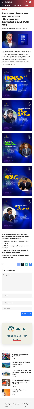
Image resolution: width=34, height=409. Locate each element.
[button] (3, 2)
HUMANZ (14, 376)
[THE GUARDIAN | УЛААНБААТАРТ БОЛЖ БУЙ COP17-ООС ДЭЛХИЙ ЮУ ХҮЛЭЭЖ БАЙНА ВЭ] (6, 373)
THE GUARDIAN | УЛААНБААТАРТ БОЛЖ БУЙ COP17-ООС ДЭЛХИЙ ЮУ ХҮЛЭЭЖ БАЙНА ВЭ (21, 372)
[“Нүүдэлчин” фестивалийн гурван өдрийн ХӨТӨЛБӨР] (6, 356)
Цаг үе (13, 358)
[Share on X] (22, 264)
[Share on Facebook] (18, 264)
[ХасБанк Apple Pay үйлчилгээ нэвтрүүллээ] (6, 392)
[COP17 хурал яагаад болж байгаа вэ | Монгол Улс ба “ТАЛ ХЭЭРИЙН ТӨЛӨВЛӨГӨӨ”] (6, 382)
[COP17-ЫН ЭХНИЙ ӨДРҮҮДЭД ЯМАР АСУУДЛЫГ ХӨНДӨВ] (6, 365)
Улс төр (4, 9)
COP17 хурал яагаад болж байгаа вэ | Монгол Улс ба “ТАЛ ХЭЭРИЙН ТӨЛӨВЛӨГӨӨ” (21, 382)
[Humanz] (8, 2)
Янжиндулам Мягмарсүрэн (8, 28)
